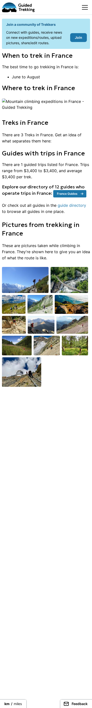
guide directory (72, 205)
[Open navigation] (85, 7)
